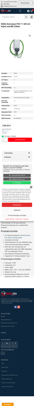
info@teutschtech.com (10, 6)
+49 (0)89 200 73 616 (10, 2)
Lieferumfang (8, 153)
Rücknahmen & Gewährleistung (9, 323)
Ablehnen (17, 210)
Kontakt (3, 316)
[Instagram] (18, 307)
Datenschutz (18, 219)
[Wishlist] (20, 11)
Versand (7, 131)
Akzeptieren (17, 205)
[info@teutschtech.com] (2, 6)
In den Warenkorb (20, 140)
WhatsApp (6, 4)
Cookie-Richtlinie (9, 219)
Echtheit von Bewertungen (8, 382)
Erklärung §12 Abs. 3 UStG (7, 326)
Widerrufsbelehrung (6, 319)
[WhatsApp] (2, 4)
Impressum (26, 219)
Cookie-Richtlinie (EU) (7, 386)
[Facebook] (15, 307)
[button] (31, 187)
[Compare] (24, 11)
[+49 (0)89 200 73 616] (2, 2)
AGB (3, 363)
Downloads (7, 157)
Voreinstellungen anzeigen (17, 215)
